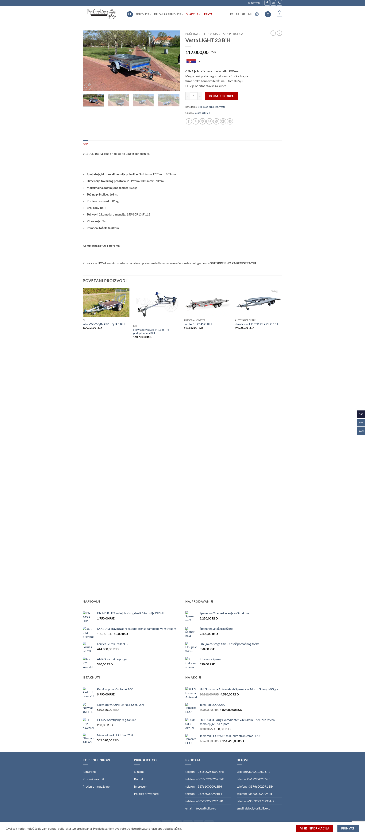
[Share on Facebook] (189, 121)
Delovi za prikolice (167, 14)
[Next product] (273, 33)
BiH (204, 33)
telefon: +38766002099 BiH (203, 793)
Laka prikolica (232, 33)
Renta (208, 14)
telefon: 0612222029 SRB (253, 779)
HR (244, 14)
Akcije (193, 14)
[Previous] (89, 61)
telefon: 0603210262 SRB (253, 771)
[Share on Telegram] (230, 121)
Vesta (214, 33)
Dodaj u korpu (222, 96)
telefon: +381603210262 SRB (204, 779)
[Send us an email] (273, 3)
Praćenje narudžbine (96, 786)
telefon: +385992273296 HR (204, 801)
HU (250, 14)
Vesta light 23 (202, 112)
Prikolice (142, 14)
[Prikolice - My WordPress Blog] (102, 14)
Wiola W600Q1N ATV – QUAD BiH (104, 324)
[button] (254, 2)
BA (237, 14)
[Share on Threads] (202, 121)
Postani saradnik (94, 779)
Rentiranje (89, 771)
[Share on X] (196, 121)
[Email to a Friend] (209, 121)
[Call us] (279, 3)
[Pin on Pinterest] (216, 121)
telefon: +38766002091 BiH (203, 786)
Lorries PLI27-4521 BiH (198, 324)
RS (231, 14)
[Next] (173, 61)
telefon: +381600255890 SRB (204, 771)
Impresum (140, 786)
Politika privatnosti (146, 793)
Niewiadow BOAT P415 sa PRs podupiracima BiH (151, 331)
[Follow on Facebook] (267, 3)
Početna (191, 33)
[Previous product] (279, 33)
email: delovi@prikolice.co (253, 808)
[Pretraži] (130, 14)
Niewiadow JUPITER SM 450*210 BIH (257, 324)
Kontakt (139, 779)
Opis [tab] (85, 144)
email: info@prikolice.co (200, 808)
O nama (139, 771)
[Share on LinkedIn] (223, 121)
